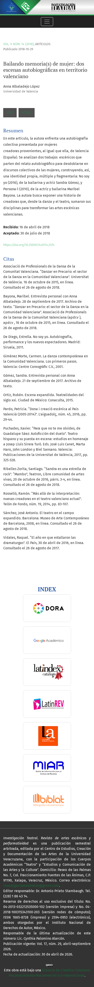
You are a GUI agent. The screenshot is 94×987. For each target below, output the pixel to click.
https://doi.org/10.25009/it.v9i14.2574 (28, 245)
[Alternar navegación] (47, 21)
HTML (26, 113)
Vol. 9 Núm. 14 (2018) (18, 44)
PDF (10, 113)
